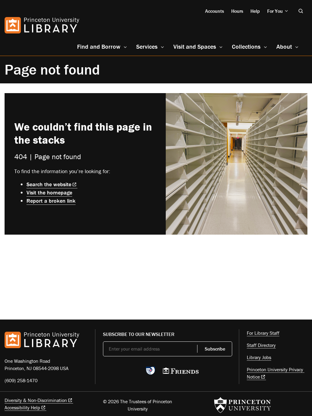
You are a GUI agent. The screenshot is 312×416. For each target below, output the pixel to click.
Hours (237, 11)
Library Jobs (259, 357)
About (284, 46)
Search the (49, 184)
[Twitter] (106, 372)
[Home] (42, 25)
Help (255, 11)
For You (275, 11)
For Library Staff (263, 333)
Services (147, 46)
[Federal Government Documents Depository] (150, 373)
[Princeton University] (242, 405)
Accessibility (22, 407)
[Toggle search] (300, 11)
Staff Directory (261, 345)
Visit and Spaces (194, 46)
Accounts (214, 11)
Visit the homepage (49, 192)
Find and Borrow (98, 46)
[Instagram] (135, 372)
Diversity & (36, 400)
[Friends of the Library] (180, 372)
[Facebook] (120, 372)
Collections (246, 46)
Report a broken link (51, 200)
